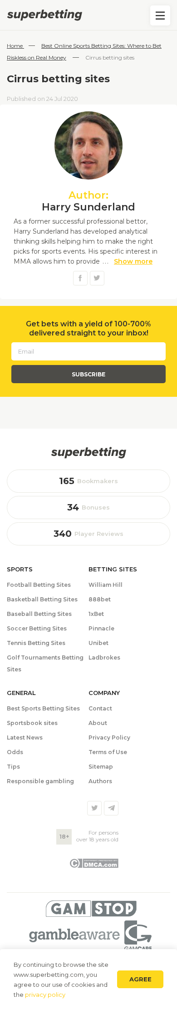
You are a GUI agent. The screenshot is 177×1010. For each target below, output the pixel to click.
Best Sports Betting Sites (43, 708)
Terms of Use (107, 752)
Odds (15, 752)
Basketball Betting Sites (42, 599)
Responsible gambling (40, 781)
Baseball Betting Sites (39, 613)
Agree (140, 979)
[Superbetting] (88, 15)
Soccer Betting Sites (37, 628)
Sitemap (100, 766)
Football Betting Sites (39, 584)
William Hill (105, 584)
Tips (13, 766)
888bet (99, 599)
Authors (100, 781)
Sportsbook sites (32, 723)
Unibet (98, 643)
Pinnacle (101, 628)
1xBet (96, 613)
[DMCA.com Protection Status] (93, 866)
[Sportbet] (88, 453)
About (97, 723)
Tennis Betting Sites (36, 643)
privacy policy (45, 994)
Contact (100, 708)
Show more (133, 261)
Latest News (25, 737)
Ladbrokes (104, 657)
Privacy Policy (109, 737)
